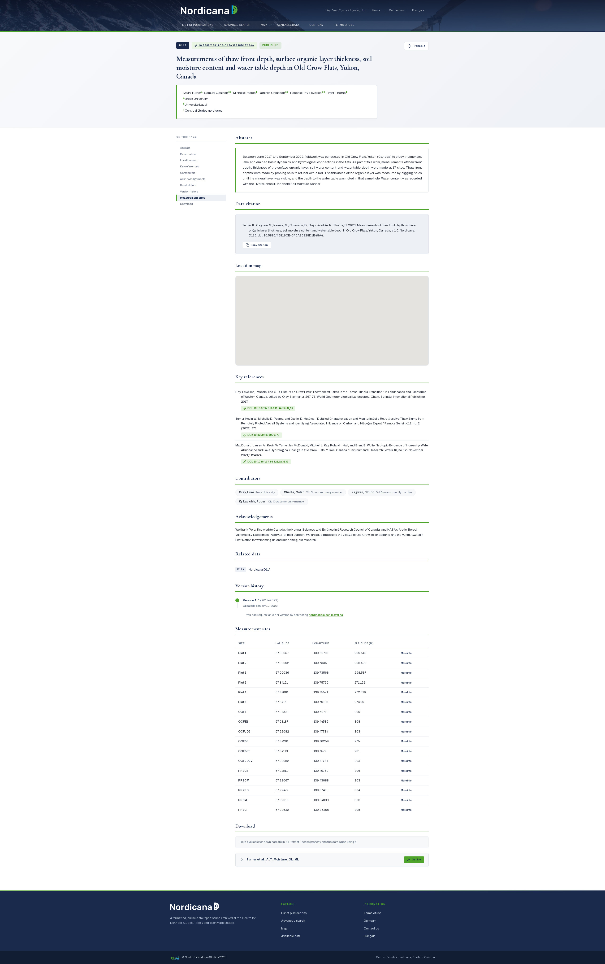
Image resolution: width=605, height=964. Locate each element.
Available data (288, 25)
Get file (416, 859)
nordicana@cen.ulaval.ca (326, 615)
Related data (188, 185)
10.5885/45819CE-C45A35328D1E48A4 (226, 45)
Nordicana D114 (260, 569)
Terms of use (344, 25)
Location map (188, 160)
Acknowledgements (192, 179)
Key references (189, 166)
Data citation (188, 154)
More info (406, 653)
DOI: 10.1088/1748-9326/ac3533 (268, 461)
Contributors (187, 172)
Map (264, 25)
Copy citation (259, 245)
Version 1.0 (251, 600)
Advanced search (237, 25)
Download (186, 203)
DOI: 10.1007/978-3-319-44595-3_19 (270, 408)
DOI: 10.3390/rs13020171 (263, 435)
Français (418, 10)
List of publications (198, 25)
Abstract (185, 147)
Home (376, 10)
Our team (316, 25)
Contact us (396, 10)
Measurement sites (192, 197)
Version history (189, 191)
